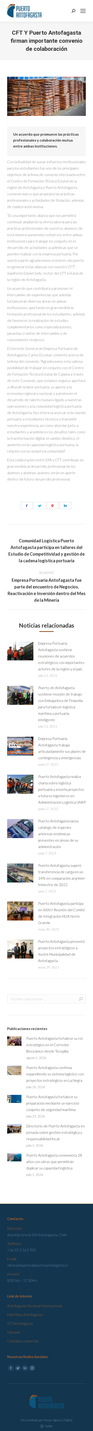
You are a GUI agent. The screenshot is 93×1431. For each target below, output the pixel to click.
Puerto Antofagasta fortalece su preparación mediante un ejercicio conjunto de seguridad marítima (52, 1103)
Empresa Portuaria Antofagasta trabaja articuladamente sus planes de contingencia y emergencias (62, 748)
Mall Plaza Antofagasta (25, 1314)
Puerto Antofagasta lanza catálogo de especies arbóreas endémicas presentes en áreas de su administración (58, 834)
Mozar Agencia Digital (58, 1420)
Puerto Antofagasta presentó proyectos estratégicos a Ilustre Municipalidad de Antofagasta (61, 951)
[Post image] (20, 650)
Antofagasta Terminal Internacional (34, 1306)
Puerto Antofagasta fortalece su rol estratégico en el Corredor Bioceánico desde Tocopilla (54, 1044)
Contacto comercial (22, 1341)
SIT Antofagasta (20, 1323)
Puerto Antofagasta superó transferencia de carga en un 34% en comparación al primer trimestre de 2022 (61, 875)
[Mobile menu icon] (83, 11)
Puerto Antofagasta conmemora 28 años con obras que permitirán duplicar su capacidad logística (54, 1161)
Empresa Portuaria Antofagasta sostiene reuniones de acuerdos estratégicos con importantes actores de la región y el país (61, 656)
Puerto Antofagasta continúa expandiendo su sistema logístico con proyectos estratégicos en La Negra (55, 1074)
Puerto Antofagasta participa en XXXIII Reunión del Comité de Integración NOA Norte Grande (61, 913)
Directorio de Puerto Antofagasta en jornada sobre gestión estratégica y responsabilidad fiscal (55, 1132)
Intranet (14, 1332)
